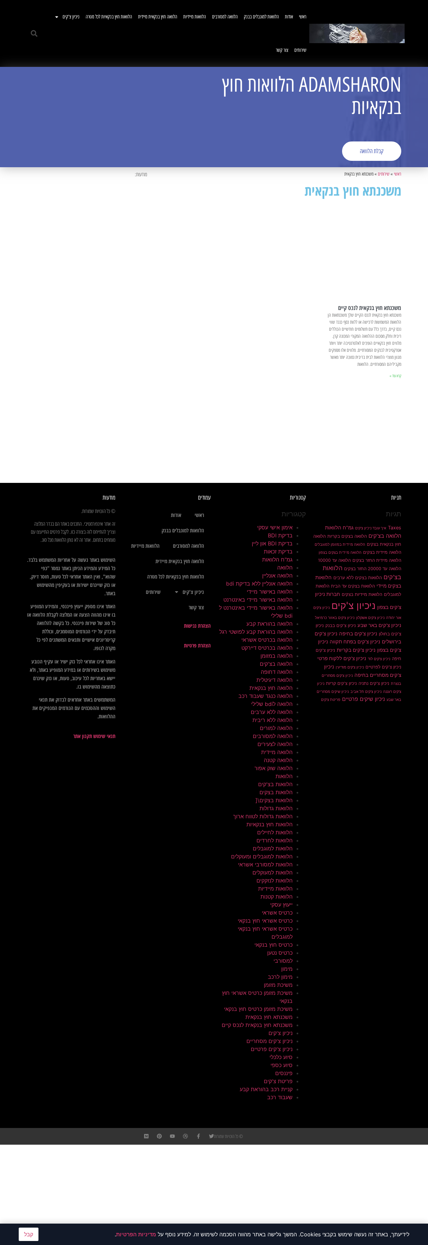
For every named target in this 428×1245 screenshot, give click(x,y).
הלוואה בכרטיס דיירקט (267, 647)
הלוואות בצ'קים (275, 784)
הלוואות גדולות (276, 808)
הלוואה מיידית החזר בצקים (376, 560)
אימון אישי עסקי (275, 527)
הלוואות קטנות (276, 896)
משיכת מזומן (278, 984)
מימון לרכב (280, 976)
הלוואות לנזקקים (274, 880)
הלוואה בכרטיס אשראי (267, 639)
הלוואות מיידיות (194, 17)
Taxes (394, 528)
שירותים (300, 50)
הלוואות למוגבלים (273, 848)
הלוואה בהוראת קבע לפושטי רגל (256, 631)
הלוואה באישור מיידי (270, 591)
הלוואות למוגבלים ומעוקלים (262, 856)
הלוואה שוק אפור (273, 768)
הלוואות (284, 776)
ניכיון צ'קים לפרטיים (383, 666)
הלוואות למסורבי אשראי (265, 864)
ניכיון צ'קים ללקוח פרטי (341, 658)
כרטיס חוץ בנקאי (273, 944)
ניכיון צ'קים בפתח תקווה (355, 642)
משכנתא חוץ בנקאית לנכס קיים (369, 308)
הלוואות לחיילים (275, 832)
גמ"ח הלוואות (339, 528)
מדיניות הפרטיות (136, 1234)
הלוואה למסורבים (225, 17)
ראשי (302, 17)
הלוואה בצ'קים (384, 535)
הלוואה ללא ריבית (272, 720)
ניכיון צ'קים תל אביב (366, 692)
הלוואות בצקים (276, 792)
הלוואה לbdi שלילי (272, 704)
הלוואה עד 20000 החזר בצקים (372, 568)
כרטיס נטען (280, 952)
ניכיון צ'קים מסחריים (269, 1041)
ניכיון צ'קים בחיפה (358, 634)
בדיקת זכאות (278, 551)
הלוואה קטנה (278, 760)
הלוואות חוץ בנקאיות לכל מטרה (109, 17)
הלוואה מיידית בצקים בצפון (340, 552)
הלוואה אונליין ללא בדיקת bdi (259, 583)
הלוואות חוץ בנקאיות (269, 824)
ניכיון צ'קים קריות (341, 683)
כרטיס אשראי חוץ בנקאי (265, 920)
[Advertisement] (119, 117)
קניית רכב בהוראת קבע (266, 1089)
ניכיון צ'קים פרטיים (272, 1049)
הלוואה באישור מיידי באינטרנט (258, 599)
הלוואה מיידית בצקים (382, 552)
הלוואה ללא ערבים (272, 712)
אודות (289, 17)
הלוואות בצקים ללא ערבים (357, 577)
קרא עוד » (395, 376)
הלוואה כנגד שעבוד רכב (265, 696)
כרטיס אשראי (277, 912)
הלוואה (285, 567)
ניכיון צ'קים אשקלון (370, 618)
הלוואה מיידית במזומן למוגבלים (340, 544)
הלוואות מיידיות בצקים (362, 594)
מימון (287, 968)
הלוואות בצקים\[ (274, 800)
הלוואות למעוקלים (272, 872)
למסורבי (283, 960)
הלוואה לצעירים (275, 744)
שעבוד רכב (280, 1097)
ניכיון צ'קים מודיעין (350, 667)
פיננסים (284, 1073)
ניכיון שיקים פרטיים (363, 699)
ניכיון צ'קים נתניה (373, 683)
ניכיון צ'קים (71, 17)
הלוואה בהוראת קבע (269, 623)
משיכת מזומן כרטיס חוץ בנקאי (258, 1009)
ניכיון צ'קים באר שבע (379, 625)
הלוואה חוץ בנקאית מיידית (157, 17)
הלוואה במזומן (276, 655)
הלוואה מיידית (277, 752)
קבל (28, 1234)
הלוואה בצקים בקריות (347, 536)
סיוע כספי (282, 1065)
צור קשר (282, 50)
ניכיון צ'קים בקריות (356, 650)
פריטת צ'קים (330, 700)
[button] (34, 33)
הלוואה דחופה (277, 671)
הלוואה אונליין (277, 575)
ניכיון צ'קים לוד (379, 659)
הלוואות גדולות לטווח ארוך (263, 816)
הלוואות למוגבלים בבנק (261, 17)
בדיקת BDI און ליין (272, 543)
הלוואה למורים (276, 728)
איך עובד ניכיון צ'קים (370, 528)
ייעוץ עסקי (281, 904)
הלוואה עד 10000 (334, 560)
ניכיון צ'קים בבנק (340, 625)
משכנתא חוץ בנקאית (269, 1017)
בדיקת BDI (280, 535)
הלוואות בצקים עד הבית (353, 586)
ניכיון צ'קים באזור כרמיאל (334, 618)
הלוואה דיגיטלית (274, 680)
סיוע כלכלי (281, 1057)
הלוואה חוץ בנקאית (271, 688)
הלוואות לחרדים (274, 840)
